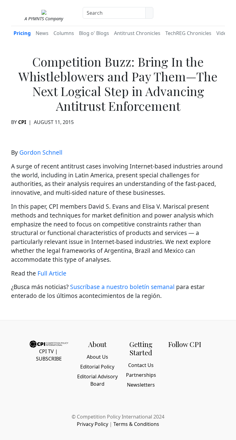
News (42, 33)
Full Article (51, 273)
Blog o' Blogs (94, 33)
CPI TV (46, 351)
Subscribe (49, 358)
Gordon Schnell (41, 152)
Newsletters (141, 384)
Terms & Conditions (136, 424)
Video (223, 33)
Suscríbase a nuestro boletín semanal (122, 287)
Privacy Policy (92, 424)
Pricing (22, 33)
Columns (63, 33)
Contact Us (141, 365)
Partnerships (141, 375)
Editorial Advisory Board (97, 380)
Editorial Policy (97, 366)
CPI (22, 122)
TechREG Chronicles (188, 33)
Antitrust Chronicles (137, 33)
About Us (97, 356)
